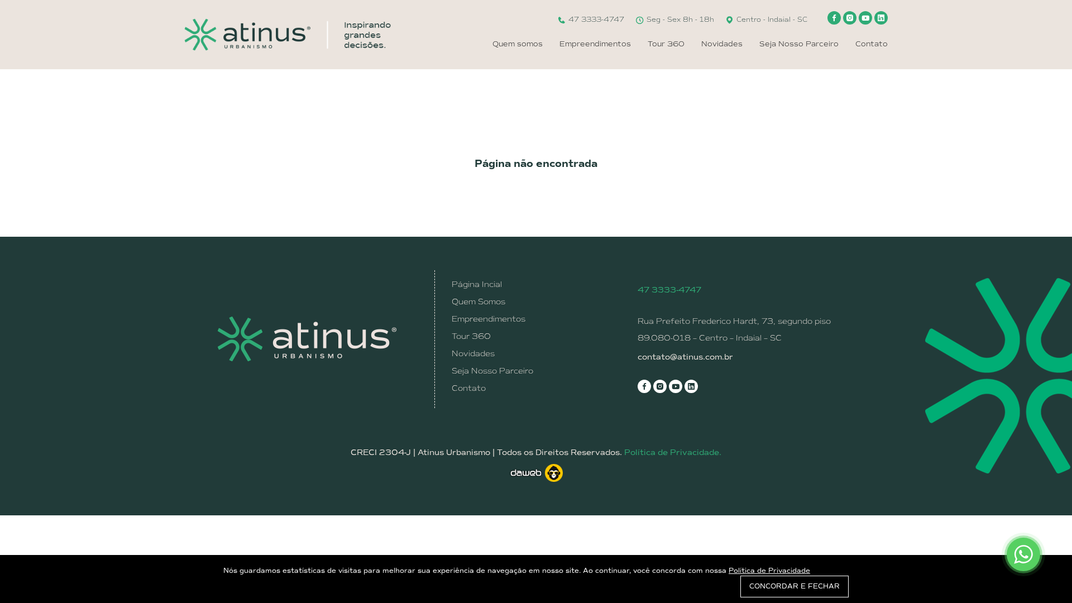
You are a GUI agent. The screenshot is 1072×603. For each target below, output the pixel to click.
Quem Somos (478, 301)
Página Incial (477, 284)
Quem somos (517, 44)
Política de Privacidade (769, 571)
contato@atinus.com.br (685, 357)
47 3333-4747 (595, 19)
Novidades (722, 44)
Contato (871, 44)
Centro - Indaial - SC (770, 19)
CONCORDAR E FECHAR (794, 586)
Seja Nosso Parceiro (799, 44)
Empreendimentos (595, 44)
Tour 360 (666, 44)
